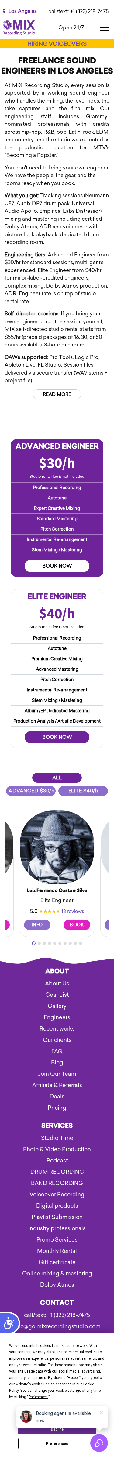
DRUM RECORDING (57, 1172)
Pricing (57, 1107)
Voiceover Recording (57, 1194)
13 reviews (72, 911)
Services (57, 1126)
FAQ (57, 1051)
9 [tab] (75, 943)
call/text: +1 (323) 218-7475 (78, 11)
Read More (57, 394)
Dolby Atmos (57, 1285)
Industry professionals (57, 1228)
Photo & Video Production (57, 1149)
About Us (57, 983)
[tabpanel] (57, 873)
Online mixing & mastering (57, 1273)
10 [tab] (80, 943)
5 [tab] (54, 943)
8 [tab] (70, 943)
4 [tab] (49, 943)
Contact (57, 1303)
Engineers (57, 1017)
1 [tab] (34, 943)
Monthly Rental (57, 1251)
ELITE (83, 791)
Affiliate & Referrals (57, 1085)
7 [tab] (65, 943)
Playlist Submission (57, 1217)
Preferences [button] (38, 1397)
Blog (57, 1062)
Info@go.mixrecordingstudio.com (57, 1326)
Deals (57, 1096)
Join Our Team (57, 1074)
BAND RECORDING (57, 1183)
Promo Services (57, 1239)
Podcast (57, 1160)
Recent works (57, 1028)
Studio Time (57, 1138)
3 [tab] (44, 943)
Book (77, 924)
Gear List (57, 995)
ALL (57, 778)
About (57, 972)
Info (37, 924)
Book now (57, 566)
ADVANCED (31, 791)
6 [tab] (59, 943)
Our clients (57, 1040)
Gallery (57, 1006)
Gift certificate (57, 1262)
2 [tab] (39, 943)
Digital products (57, 1205)
